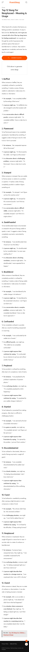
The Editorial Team (6, 19)
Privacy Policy (5, 644)
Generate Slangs (16, 58)
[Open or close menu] (3, 2)
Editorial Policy (13, 644)
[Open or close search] (26, 2)
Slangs (3, 7)
